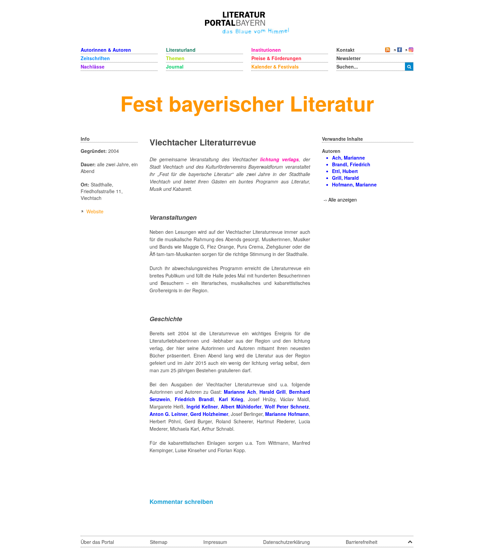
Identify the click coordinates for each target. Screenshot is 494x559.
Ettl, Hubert (345, 171)
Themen (175, 58)
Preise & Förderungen (276, 58)
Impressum (215, 542)
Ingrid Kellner (202, 406)
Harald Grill (272, 391)
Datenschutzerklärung (286, 542)
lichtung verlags (279, 159)
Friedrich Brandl (194, 399)
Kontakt (345, 49)
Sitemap (158, 542)
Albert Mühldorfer (241, 406)
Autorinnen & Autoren (106, 49)
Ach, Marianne (348, 157)
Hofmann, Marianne (354, 184)
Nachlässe (93, 66)
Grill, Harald (345, 177)
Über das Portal (97, 542)
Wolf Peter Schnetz (286, 406)
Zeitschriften (95, 58)
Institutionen (266, 49)
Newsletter (348, 58)
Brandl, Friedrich (351, 164)
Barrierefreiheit (361, 542)
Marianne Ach (240, 391)
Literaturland (181, 49)
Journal (174, 66)
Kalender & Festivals (275, 66)
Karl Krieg (231, 399)
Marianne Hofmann (286, 414)
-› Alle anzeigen (340, 199)
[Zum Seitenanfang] (410, 539)
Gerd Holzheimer (209, 414)
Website (95, 211)
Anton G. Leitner (169, 414)
